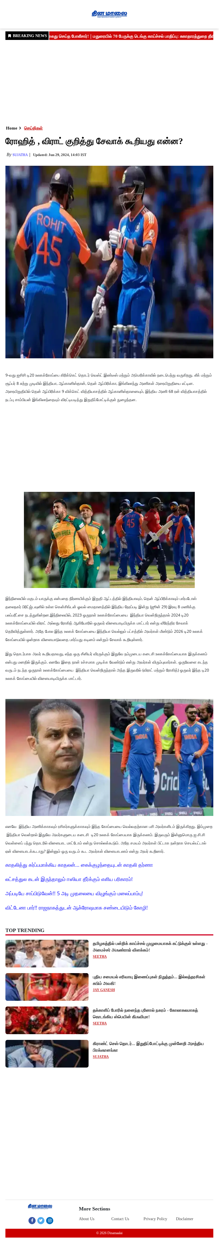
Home (11, 128)
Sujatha (20, 155)
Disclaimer (184, 1219)
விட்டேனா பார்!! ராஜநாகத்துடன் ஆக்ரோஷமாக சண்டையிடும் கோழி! (76, 907)
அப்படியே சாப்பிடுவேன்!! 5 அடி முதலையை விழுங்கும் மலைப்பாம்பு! (74, 893)
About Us (86, 1219)
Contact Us (120, 1219)
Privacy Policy (155, 1219)
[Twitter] (40, 1220)
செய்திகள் (33, 128)
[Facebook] (32, 1220)
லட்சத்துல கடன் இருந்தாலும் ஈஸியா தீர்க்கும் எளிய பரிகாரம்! (69, 879)
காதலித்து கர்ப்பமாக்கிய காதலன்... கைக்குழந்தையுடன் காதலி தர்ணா (79, 864)
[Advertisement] (109, 82)
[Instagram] (49, 1220)
